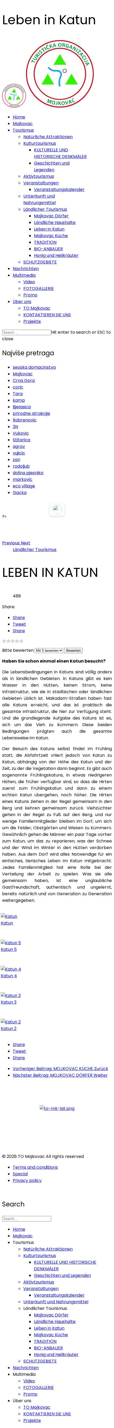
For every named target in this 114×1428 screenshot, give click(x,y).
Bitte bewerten (18, 650)
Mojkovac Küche (51, 236)
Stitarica (21, 440)
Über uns (22, 302)
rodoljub (21, 466)
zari (16, 460)
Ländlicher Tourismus (45, 209)
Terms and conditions (35, 1167)
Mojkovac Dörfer (51, 216)
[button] (11, 543)
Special (20, 1174)
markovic (22, 479)
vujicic (19, 453)
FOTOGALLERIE (38, 288)
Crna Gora (24, 380)
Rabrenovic (25, 420)
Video (29, 282)
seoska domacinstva (34, 367)
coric (18, 387)
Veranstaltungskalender (59, 189)
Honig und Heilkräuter (56, 255)
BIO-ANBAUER (48, 249)
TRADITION (45, 242)
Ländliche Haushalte (55, 222)
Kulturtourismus (39, 143)
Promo (30, 295)
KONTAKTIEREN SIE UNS (47, 315)
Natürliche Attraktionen (48, 137)
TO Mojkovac (36, 308)
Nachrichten (26, 269)
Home (19, 117)
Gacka (20, 493)
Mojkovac (23, 124)
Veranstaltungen (41, 183)
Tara (18, 394)
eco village (24, 486)
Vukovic (21, 433)
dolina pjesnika (28, 473)
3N (15, 427)
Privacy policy (27, 1180)
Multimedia (24, 275)
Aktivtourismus (38, 176)
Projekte (32, 321)
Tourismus (23, 130)
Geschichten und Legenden (62, 1275)
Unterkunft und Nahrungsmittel (55, 1302)
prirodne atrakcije (31, 413)
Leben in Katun (49, 229)
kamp (19, 400)
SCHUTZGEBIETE (40, 262)
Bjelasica (22, 407)
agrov (19, 446)
